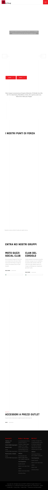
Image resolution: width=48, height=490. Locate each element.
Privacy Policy (16, 487)
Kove (39, 93)
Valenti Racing (14, 94)
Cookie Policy (23, 487)
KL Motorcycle (24, 96)
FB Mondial (34, 93)
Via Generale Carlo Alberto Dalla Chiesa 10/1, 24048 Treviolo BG (23, 457)
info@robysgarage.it (12, 445)
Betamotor (29, 93)
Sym (40, 94)
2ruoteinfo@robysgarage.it (11, 451)
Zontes (26, 94)
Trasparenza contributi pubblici (34, 487)
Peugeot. (30, 96)
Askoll (17, 96)
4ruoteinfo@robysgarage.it (11, 457)
